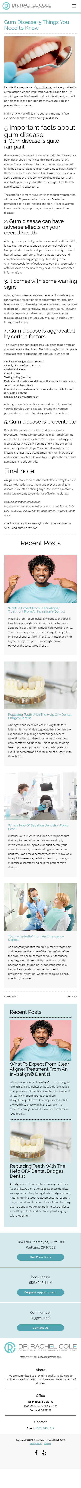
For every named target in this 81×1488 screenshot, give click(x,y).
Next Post (71, 996)
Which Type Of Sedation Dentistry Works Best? (38, 827)
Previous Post (11, 996)
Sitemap (47, 1443)
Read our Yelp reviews (24, 528)
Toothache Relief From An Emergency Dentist (36, 938)
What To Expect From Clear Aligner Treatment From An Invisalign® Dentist (36, 609)
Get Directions (40, 1257)
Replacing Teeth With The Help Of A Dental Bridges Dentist (39, 716)
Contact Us (40, 1327)
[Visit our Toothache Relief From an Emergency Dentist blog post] (40, 907)
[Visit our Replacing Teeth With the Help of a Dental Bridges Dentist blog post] (40, 685)
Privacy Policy (36, 1443)
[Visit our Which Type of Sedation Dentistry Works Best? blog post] (40, 796)
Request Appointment (40, 1292)
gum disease (43, 87)
